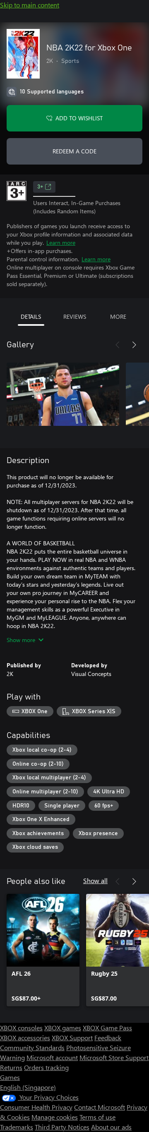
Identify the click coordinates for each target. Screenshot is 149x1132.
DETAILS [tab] (31, 316)
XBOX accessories (25, 1037)
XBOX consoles (21, 1027)
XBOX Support (72, 1037)
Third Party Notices (62, 1126)
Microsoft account (52, 1057)
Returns (11, 1067)
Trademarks (16, 1126)
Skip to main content (29, 4)
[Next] (134, 345)
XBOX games (62, 1027)
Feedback (107, 1037)
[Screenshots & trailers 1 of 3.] (63, 394)
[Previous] (117, 345)
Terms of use (97, 1117)
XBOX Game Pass (107, 1027)
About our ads (111, 1126)
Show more (21, 640)
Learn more (60, 242)
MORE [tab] (118, 316)
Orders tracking (46, 1067)
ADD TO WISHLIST (79, 118)
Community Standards (32, 1047)
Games (10, 1077)
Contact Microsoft (99, 1107)
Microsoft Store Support (114, 1057)
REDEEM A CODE (74, 151)
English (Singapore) (28, 1087)
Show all (95, 880)
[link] (43, 950)
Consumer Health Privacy (36, 1107)
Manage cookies (54, 1117)
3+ (40, 187)
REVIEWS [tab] (74, 316)
